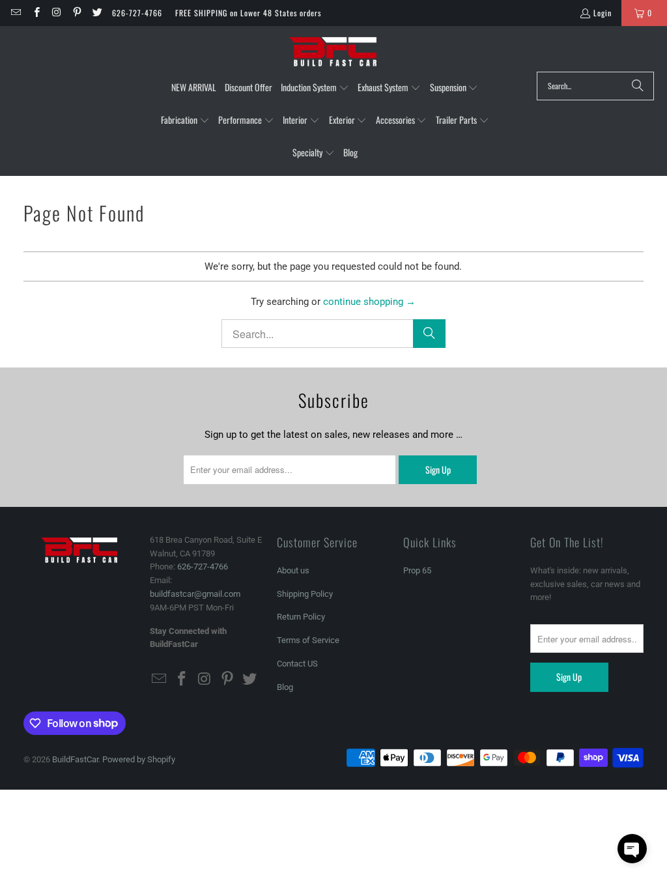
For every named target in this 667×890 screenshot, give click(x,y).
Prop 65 (417, 570)
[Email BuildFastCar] (15, 12)
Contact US (297, 663)
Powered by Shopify (138, 759)
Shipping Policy (305, 594)
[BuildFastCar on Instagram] (56, 12)
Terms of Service (308, 640)
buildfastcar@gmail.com (195, 594)
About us (293, 570)
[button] (315, 88)
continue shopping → (369, 302)
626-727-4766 (137, 12)
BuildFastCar (75, 759)
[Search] (637, 86)
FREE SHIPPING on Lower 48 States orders (248, 12)
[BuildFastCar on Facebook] (35, 12)
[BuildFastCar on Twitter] (96, 12)
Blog (285, 687)
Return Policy (301, 617)
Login (602, 12)
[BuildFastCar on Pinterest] (76, 12)
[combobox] (595, 86)
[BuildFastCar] (333, 52)
